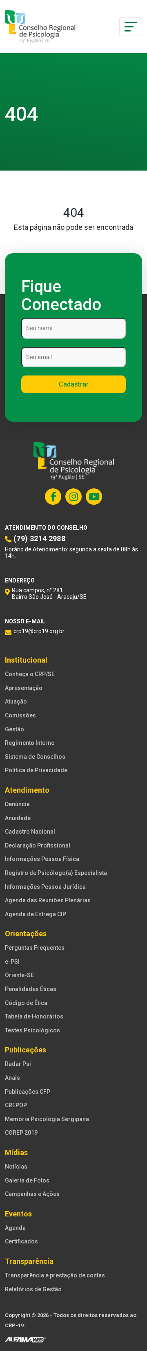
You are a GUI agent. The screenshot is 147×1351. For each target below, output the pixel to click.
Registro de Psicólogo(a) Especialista (56, 873)
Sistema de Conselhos (35, 756)
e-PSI (12, 961)
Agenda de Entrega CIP (35, 914)
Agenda (15, 1228)
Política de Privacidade (36, 770)
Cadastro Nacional (30, 831)
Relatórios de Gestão (33, 1289)
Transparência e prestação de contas (55, 1275)
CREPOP (16, 1105)
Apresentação (23, 688)
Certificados (21, 1241)
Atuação (16, 701)
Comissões (20, 715)
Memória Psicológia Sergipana (47, 1119)
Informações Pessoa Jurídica (45, 886)
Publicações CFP (27, 1091)
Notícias (16, 1166)
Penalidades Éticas (30, 989)
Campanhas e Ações (32, 1194)
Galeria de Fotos (27, 1180)
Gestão (14, 729)
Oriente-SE (19, 975)
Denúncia (17, 804)
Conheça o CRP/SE (30, 674)
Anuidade (18, 818)
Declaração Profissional (37, 845)
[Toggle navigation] (130, 26)
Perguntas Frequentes (35, 947)
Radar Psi (18, 1064)
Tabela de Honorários (34, 1016)
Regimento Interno (30, 743)
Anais (12, 1078)
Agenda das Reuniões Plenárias (48, 900)
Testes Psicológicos (32, 1030)
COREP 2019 (21, 1132)
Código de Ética (26, 1003)
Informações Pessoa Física (42, 859)
